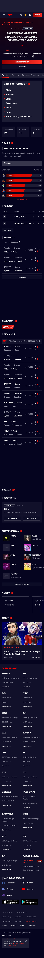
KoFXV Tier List (28, 823)
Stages (9, 99)
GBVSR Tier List (7, 722)
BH (24, 752)
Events (4, 926)
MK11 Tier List (6, 865)
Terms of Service (7, 912)
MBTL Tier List (6, 845)
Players (13, 926)
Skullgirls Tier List (8, 801)
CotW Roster (27, 702)
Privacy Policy (22, 912)
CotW (25, 693)
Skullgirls (6, 792)
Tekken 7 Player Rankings (31, 737)
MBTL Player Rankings (9, 841)
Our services (31, 917)
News (8, 112)
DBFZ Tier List (6, 761)
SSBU (4, 733)
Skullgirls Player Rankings (10, 796)
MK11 (4, 856)
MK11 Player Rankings (9, 861)
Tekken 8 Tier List (8, 682)
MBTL (4, 836)
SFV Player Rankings (30, 841)
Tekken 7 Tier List (29, 742)
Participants (11, 103)
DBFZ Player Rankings (9, 757)
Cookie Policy (6, 917)
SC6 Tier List (27, 781)
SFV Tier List (27, 845)
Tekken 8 (6, 673)
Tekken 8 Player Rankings (10, 678)
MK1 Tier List (27, 722)
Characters (32, 926)
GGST (4, 772)
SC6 (24, 772)
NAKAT (24, 217)
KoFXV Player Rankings (31, 819)
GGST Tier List (6, 781)
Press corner (6, 921)
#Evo (18, 648)
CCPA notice (19, 917)
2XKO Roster (6, 698)
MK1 (25, 713)
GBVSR (4, 713)
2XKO (4, 693)
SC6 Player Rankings (30, 777)
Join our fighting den (14, 878)
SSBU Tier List (6, 742)
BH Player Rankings (29, 757)
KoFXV (25, 814)
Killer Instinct (29, 792)
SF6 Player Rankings (30, 678)
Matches (10, 94)
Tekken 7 (27, 733)
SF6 (24, 673)
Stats (8, 90)
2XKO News (6, 702)
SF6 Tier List (27, 682)
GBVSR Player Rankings (10, 717)
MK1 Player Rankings (30, 717)
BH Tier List (27, 761)
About (8, 108)
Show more (6, 687)
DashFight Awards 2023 (31, 866)
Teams (21, 926)
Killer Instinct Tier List (30, 803)
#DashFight (9, 648)
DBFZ (4, 752)
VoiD (16, 217)
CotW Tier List (27, 698)
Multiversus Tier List (9, 825)
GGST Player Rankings (9, 777)
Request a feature (31, 921)
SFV (24, 836)
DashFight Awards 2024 (29, 861)
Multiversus (7, 814)
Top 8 (6, 509)
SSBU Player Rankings (9, 737)
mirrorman (19, 224)
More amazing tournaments (19, 116)
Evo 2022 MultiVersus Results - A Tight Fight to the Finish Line (21, 624)
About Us (18, 921)
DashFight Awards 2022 (31, 870)
